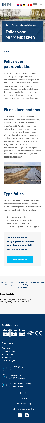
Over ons (6, 348)
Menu (6, 51)
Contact (23, 398)
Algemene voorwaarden (23, 409)
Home (8, 25)
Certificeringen (8, 360)
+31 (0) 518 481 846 (16, 367)
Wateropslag (7, 354)
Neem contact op (20, 259)
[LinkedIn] (27, 415)
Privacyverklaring (23, 403)
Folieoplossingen (19, 25)
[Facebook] (20, 415)
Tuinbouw (6, 357)
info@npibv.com (15, 370)
